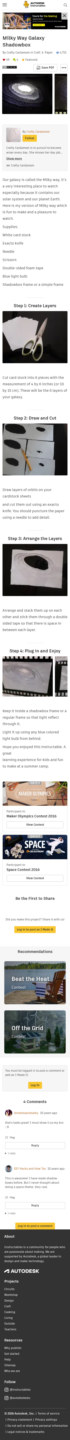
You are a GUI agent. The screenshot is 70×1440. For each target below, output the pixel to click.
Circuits (9, 1289)
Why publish (12, 1348)
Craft (37, 52)
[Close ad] (64, 16)
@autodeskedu (20, 1398)
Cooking (9, 1312)
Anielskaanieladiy (26, 1113)
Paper (49, 52)
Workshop (11, 1295)
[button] (5, 5)
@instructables (20, 1390)
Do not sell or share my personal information (37, 1426)
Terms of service (49, 1413)
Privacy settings (46, 1420)
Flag (12, 1137)
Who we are (12, 1371)
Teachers (10, 1329)
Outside (9, 1324)
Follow (29, 138)
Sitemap (10, 1365)
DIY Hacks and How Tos (30, 1169)
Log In (35, 1085)
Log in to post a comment (35, 1226)
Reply (35, 1145)
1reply (12, 1153)
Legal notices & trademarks (25, 1432)
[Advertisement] (35, 21)
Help (7, 1359)
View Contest (35, 825)
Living (8, 1318)
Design (9, 1301)
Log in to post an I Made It (35, 929)
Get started (11, 1354)
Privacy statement (19, 1420)
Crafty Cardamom (18, 52)
